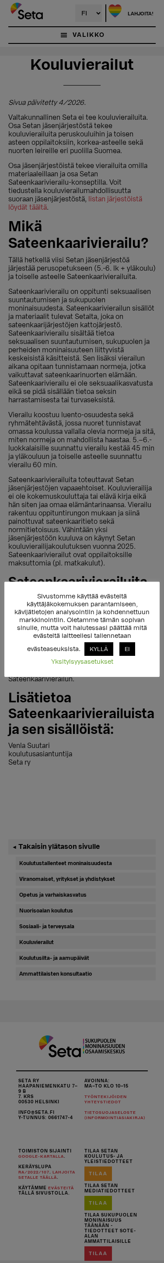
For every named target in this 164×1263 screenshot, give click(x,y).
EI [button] (127, 649)
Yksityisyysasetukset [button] (82, 661)
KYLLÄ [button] (99, 649)
